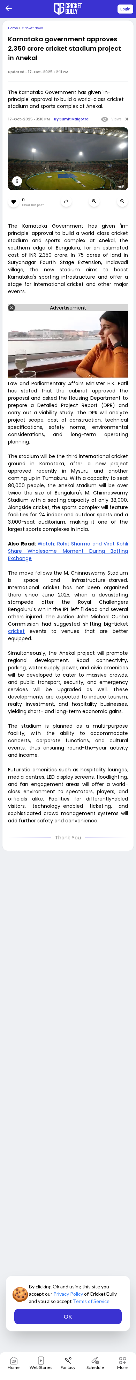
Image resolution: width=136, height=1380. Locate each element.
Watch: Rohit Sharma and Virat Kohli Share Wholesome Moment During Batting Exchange (68, 551)
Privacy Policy (68, 1294)
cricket (16, 631)
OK (68, 1316)
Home (13, 28)
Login (125, 8)
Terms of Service (91, 1301)
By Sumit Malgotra (71, 119)
